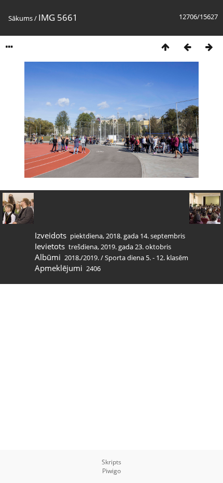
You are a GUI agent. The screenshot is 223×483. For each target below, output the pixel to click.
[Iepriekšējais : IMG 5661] (187, 47)
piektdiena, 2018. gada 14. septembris (127, 235)
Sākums (20, 18)
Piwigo (111, 470)
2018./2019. (81, 257)
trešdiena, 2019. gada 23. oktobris (119, 246)
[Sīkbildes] (165, 47)
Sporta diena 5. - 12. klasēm (146, 257)
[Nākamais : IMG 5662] (209, 47)
